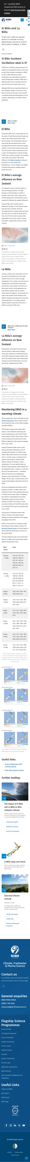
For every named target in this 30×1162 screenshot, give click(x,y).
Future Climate (6, 1029)
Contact (9, 1152)
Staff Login (5, 1102)
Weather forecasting (12, 826)
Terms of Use (15, 1155)
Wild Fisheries (6, 1071)
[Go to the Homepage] (6, 20)
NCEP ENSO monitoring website (14, 770)
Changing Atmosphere (8, 1033)
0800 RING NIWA (8, 1000)
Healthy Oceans (6, 1050)
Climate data (10, 919)
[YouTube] (29, 24)
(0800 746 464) (8, 1003)
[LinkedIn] (29, 18)
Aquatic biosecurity (7, 1058)
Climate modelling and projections (12, 925)
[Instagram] (29, 14)
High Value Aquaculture (9, 1067)
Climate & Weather (7, 54)
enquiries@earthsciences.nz (13, 1007)
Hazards (4, 1054)
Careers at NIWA (6, 1089)
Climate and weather (12, 822)
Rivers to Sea (5, 1063)
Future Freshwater (7, 1038)
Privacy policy (19, 1152)
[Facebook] (29, 11)
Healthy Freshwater (7, 1042)
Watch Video (11, 123)
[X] (29, 21)
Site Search (5, 1093)
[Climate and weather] (3, 49)
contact (21, 981)
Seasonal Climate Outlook (9, 528)
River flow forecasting (12, 831)
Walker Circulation (15, 160)
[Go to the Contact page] (3, 986)
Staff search (5, 1097)
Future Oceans (6, 1046)
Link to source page (15, 810)
